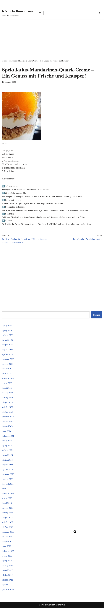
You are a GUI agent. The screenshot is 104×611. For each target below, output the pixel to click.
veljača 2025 (7, 407)
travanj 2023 (7, 513)
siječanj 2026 (7, 354)
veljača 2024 (7, 465)
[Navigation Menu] (40, 13)
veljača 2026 (7, 349)
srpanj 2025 (7, 383)
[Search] (100, 13)
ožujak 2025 (7, 402)
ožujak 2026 (7, 345)
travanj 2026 (7, 340)
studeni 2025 (7, 364)
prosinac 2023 (8, 474)
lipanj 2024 (7, 445)
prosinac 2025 (8, 359)
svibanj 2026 (7, 335)
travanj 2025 (7, 397)
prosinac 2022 (8, 532)
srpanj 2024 (7, 441)
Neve (41, 605)
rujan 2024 (6, 431)
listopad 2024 (8, 426)
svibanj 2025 (7, 393)
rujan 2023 (6, 489)
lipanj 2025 (7, 388)
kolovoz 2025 (8, 378)
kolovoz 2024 (8, 436)
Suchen (96, 315)
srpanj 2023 (7, 498)
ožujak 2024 (7, 460)
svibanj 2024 (7, 450)
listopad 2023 (8, 484)
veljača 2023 (7, 522)
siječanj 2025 (7, 412)
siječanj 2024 (7, 469)
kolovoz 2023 (8, 493)
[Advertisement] (52, 39)
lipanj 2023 (7, 503)
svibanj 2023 (7, 508)
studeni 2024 (7, 421)
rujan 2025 (6, 373)
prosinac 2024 (8, 417)
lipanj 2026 (7, 330)
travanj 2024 (7, 455)
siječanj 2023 (7, 527)
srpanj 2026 (7, 325)
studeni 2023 (7, 479)
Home (4, 61)
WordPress (60, 605)
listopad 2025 (8, 369)
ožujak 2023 (7, 517)
